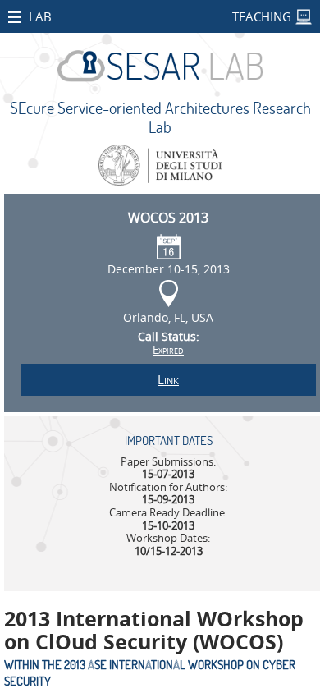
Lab (40, 16)
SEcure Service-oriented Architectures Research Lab (160, 117)
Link (168, 379)
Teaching (261, 16)
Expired (168, 349)
